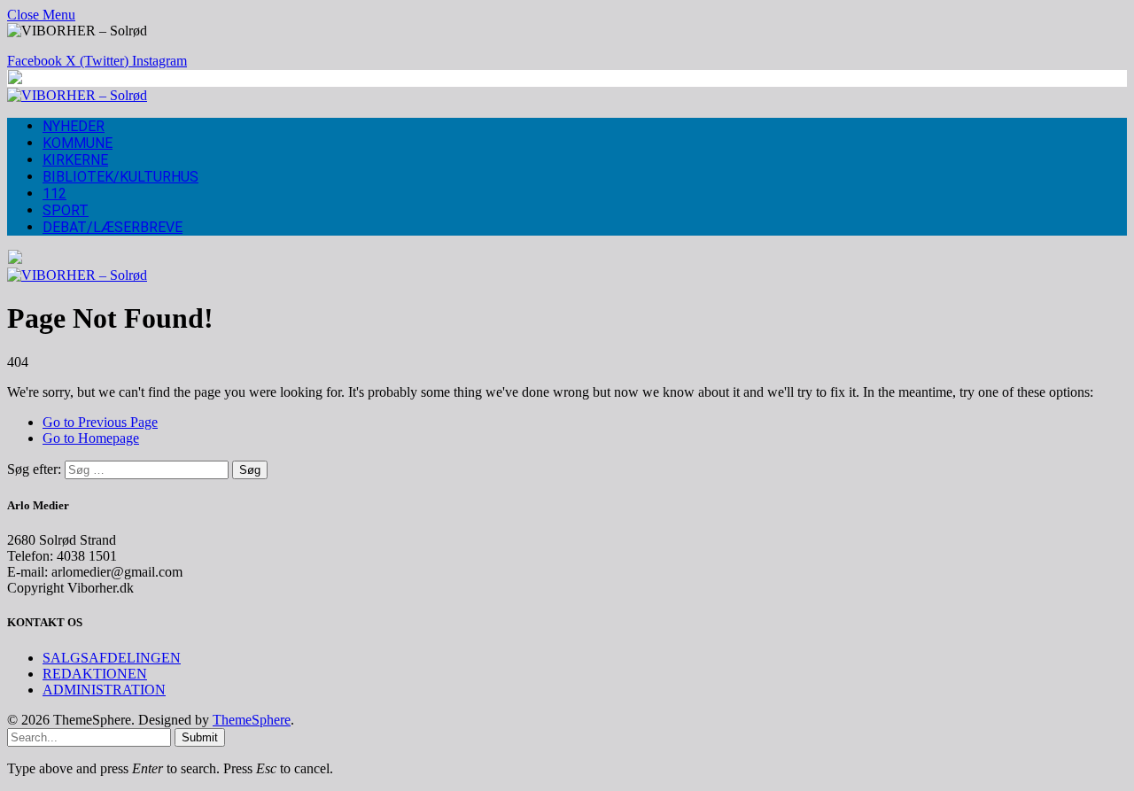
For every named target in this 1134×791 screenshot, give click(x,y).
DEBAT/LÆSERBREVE (113, 227)
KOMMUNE (78, 143)
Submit (200, 737)
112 (54, 193)
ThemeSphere (252, 719)
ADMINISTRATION (104, 689)
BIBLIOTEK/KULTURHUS (120, 176)
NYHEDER (74, 126)
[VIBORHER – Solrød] (77, 95)
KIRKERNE (75, 159)
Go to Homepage (91, 438)
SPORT (66, 210)
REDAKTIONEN (95, 673)
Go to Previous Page (100, 422)
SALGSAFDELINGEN (112, 657)
